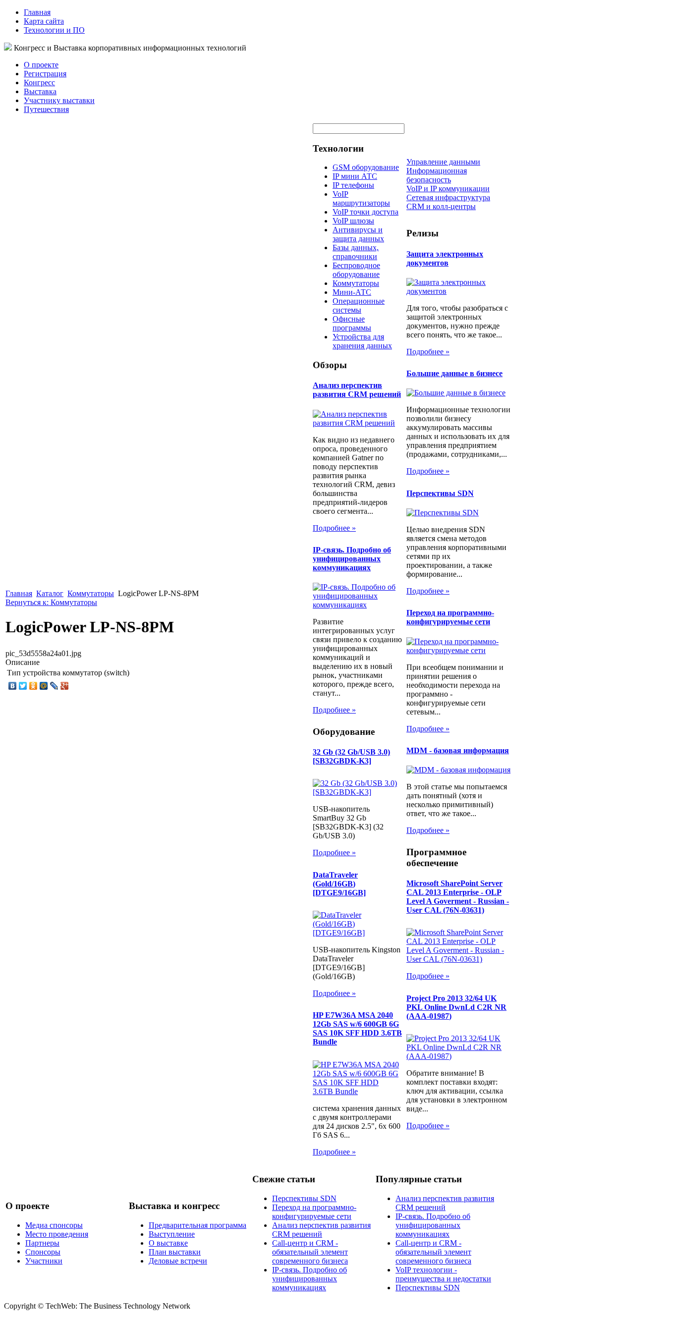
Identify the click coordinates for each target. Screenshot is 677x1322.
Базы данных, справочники (356, 252)
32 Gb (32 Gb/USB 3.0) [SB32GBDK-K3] (351, 756)
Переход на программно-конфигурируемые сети (450, 617)
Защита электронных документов (444, 258)
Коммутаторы (90, 593)
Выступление (172, 1234)
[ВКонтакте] (12, 685)
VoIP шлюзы (353, 221)
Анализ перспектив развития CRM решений (357, 389)
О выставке (168, 1243)
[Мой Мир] (44, 685)
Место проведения (56, 1234)
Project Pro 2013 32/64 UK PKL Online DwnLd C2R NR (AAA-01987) (456, 1007)
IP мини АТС (355, 176)
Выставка (40, 91)
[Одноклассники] (33, 685)
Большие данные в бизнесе (454, 373)
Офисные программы (352, 323)
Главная (37, 12)
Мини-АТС (352, 292)
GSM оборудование (366, 167)
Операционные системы (359, 305)
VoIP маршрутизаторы (361, 198)
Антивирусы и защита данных (358, 234)
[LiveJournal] (54, 685)
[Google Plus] (64, 685)
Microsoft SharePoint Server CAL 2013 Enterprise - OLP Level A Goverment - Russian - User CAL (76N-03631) (457, 896)
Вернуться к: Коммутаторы (51, 602)
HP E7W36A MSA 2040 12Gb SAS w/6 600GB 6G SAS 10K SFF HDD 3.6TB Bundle (357, 1028)
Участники (43, 1261)
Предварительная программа (197, 1225)
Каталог (49, 593)
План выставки (175, 1252)
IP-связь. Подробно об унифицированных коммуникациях (352, 559)
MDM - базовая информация (457, 750)
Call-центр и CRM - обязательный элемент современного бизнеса (310, 1252)
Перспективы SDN (440, 493)
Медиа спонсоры (54, 1225)
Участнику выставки (59, 100)
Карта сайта (44, 21)
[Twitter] (23, 685)
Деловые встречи (178, 1261)
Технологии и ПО (54, 30)
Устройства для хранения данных (362, 341)
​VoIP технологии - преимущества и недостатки (443, 1274)
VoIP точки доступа (365, 212)
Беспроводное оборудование (356, 269)
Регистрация (45, 73)
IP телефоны (353, 185)
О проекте (41, 64)
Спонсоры (42, 1252)
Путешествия (46, 109)
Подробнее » (334, 528)
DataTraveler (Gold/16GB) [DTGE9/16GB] (339, 884)
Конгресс (39, 82)
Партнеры (42, 1243)
